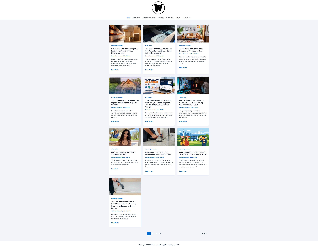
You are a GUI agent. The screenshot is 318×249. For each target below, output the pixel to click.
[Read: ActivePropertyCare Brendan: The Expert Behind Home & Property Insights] (125, 85)
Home (128, 17)
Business (160, 17)
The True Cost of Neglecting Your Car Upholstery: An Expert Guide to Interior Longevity (158, 51)
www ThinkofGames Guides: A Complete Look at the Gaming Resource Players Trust (191, 103)
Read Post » (115, 70)
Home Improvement (149, 17)
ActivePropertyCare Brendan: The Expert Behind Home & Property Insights (125, 103)
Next (204, 233)
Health (178, 17)
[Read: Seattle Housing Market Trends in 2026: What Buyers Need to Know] (193, 137)
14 (160, 233)
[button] (190, 18)
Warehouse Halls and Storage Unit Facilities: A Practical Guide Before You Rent (125, 51)
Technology (169, 17)
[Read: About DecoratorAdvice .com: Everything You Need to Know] (193, 33)
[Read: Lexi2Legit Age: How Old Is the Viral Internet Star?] (125, 137)
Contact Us (186, 17)
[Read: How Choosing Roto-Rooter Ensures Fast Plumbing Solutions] (159, 137)
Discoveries (136, 17)
